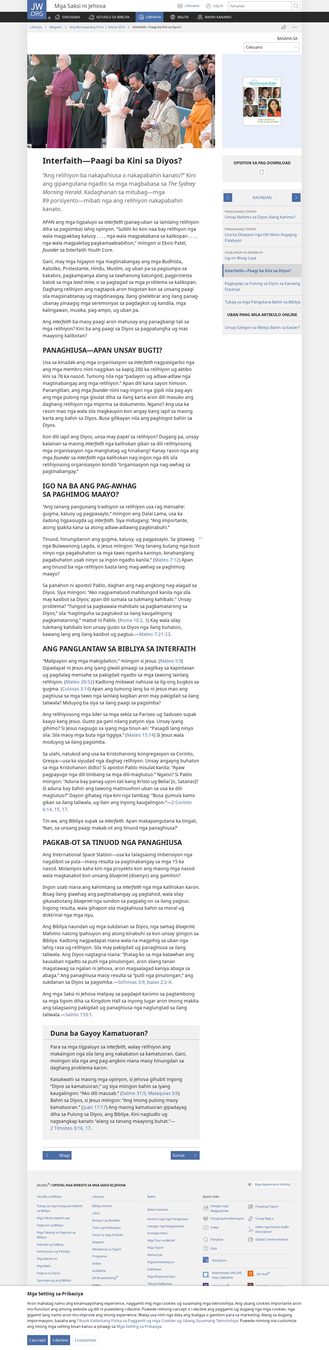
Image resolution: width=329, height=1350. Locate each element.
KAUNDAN (262, 197)
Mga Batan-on (47, 1258)
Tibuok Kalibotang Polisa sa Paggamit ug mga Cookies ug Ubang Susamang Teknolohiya (157, 1320)
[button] (109, 17)
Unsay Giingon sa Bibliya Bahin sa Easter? (262, 327)
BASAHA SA (287, 38)
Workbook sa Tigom (106, 1249)
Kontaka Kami (157, 1233)
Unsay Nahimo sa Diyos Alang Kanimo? (260, 214)
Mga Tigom (155, 1247)
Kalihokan (154, 1269)
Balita (151, 1196)
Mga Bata (44, 1266)
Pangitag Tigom (263, 1206)
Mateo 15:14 (140, 735)
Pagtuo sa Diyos (48, 1273)
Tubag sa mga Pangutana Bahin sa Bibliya (262, 302)
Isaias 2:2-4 (158, 982)
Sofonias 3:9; (132, 982)
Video (96, 1285)
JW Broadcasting (105, 1278)
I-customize (85, 1340)
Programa (99, 1256)
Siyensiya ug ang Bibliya (54, 1280)
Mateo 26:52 (79, 681)
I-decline (60, 1340)
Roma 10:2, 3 (133, 620)
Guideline (99, 1270)
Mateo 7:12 (167, 560)
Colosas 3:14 (75, 688)
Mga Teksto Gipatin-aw (53, 1218)
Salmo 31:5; (134, 1093)
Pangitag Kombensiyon (223, 1219)
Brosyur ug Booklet (106, 1220)
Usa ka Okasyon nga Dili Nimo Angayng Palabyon (261, 235)
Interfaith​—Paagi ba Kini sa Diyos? (258, 270)
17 (64, 809)
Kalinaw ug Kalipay (50, 1244)
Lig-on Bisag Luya (244, 255)
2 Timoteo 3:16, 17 (70, 1128)
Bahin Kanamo (157, 1209)
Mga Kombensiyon (161, 1262)
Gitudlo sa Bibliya (49, 1196)
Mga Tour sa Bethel (161, 1240)
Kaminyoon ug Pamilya (53, 1251)
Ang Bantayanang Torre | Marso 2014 (97, 27)
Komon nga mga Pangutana (167, 1219)
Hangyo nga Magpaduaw (165, 1226)
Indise (96, 1263)
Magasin (56, 27)
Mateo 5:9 (171, 661)
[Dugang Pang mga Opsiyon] (294, 27)
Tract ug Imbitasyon (106, 1227)
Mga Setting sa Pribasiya (139, 1326)
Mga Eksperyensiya (161, 1276)
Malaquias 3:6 (162, 1093)
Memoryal (154, 1255)
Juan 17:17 (94, 1107)
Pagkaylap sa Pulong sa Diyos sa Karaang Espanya (262, 286)
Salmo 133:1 (78, 1014)
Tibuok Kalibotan (159, 1283)
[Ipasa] (284, 27)
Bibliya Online (102, 1206)
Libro (96, 1213)
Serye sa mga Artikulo (107, 1235)
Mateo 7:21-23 (154, 634)
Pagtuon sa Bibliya (50, 1225)
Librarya (36, 27)
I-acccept (37, 1340)
